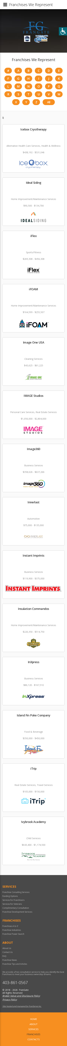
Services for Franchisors (13, 900)
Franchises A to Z (10, 926)
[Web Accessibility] (63, 31)
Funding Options (10, 896)
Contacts (33, 1039)
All (48, 102)
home (33, 1019)
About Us (6, 948)
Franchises (33, 1034)
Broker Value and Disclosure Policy (21, 995)
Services (33, 1029)
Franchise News (9, 960)
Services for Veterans (12, 904)
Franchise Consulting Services (15, 892)
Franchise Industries (11, 930)
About (34, 1024)
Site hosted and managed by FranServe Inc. (21, 1006)
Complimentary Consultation (15, 908)
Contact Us (7, 952)
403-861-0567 (15, 982)
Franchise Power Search (13, 934)
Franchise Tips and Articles (14, 964)
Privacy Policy (9, 999)
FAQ (4, 956)
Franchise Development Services (17, 911)
